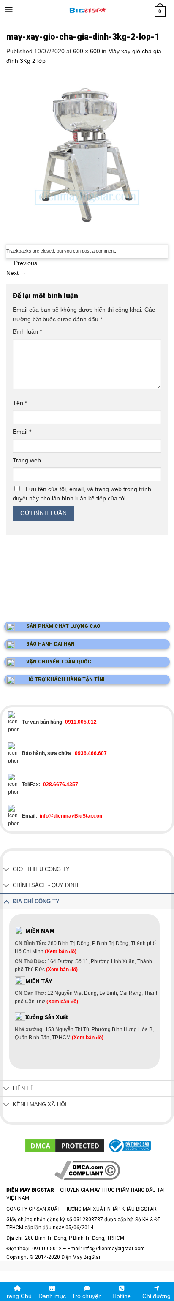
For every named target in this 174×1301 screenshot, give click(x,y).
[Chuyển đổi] (6, 870)
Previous (21, 263)
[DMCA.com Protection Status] (65, 1146)
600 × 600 (86, 51)
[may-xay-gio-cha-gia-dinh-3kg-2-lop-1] (87, 154)
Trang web (27, 460)
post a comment (98, 250)
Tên (20, 402)
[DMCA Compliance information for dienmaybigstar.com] (87, 1170)
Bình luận (27, 331)
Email (22, 431)
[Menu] (8, 9)
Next (16, 272)
